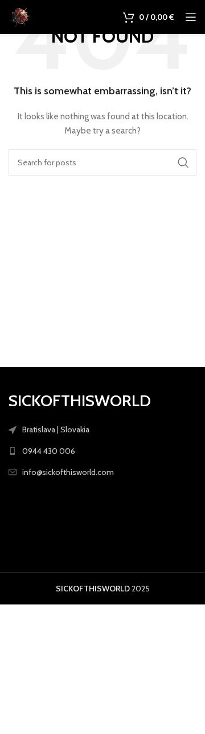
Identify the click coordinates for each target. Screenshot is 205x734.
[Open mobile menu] (190, 17)
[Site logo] (20, 16)
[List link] (102, 451)
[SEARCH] (183, 162)
